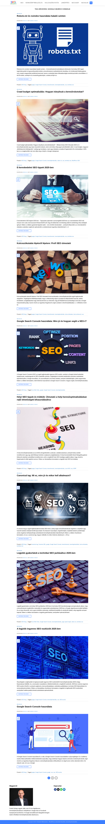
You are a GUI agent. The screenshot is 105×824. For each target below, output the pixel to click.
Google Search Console (41, 84)
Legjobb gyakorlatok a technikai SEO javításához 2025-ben (46, 553)
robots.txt (59, 160)
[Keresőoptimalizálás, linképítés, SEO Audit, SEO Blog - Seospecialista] (13, 3)
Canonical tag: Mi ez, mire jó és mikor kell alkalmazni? (44, 475)
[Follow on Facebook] (55, 789)
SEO (21, 2)
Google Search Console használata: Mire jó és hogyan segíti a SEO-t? (52, 321)
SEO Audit (75, 2)
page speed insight (66, 621)
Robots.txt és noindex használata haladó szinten (41, 16)
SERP (74, 468)
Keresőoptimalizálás (34, 2)
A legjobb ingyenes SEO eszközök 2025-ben (39, 629)
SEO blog (84, 2)
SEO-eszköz (63, 699)
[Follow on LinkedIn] (64, 789)
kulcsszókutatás (69, 314)
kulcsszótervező (77, 314)
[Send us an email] (58, 789)
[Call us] (61, 789)
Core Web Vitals (35, 390)
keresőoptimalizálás (59, 84)
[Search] (91, 2)
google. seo (50, 772)
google (33, 84)
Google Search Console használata (34, 706)
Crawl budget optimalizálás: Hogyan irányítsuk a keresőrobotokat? (50, 92)
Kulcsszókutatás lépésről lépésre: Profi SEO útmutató (44, 243)
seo (66, 84)
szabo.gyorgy (34, 20)
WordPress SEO (76, 160)
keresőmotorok (50, 84)
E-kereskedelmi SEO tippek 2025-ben (35, 167)
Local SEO (67, 468)
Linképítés (65, 2)
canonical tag (35, 544)
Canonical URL (42, 544)
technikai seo (70, 84)
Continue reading (24, 79)
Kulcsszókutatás (52, 2)
